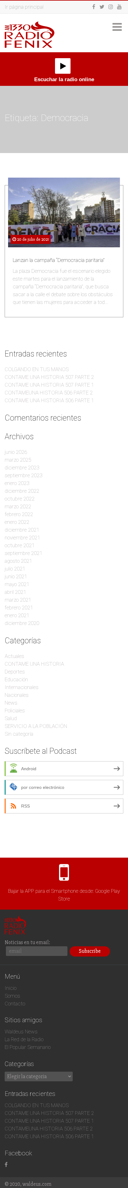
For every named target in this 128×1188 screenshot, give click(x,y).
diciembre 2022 (22, 491)
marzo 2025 (18, 460)
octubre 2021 (19, 545)
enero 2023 (17, 483)
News (11, 703)
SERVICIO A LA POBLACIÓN (36, 726)
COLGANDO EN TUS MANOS (37, 369)
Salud (11, 718)
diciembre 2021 (22, 530)
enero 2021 (17, 615)
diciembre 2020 (22, 623)
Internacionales (22, 687)
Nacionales (17, 695)
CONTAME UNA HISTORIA (34, 664)
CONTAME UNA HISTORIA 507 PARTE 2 (49, 377)
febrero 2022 (19, 514)
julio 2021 (15, 569)
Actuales (14, 656)
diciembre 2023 (22, 467)
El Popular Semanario (28, 1047)
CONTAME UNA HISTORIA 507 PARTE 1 (49, 385)
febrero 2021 (19, 607)
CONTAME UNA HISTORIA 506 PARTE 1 (49, 400)
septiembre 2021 (23, 553)
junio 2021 (16, 576)
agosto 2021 (18, 561)
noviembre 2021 (22, 537)
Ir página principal (24, 7)
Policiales (15, 710)
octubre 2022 (19, 499)
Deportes (15, 672)
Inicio (10, 988)
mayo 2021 (17, 584)
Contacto (15, 1003)
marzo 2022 (18, 506)
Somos (12, 996)
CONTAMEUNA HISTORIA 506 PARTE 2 (49, 392)
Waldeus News (21, 1031)
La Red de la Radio (24, 1039)
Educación (16, 679)
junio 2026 (16, 452)
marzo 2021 (18, 600)
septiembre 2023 (23, 475)
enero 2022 (17, 522)
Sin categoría (19, 734)
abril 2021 (15, 592)
